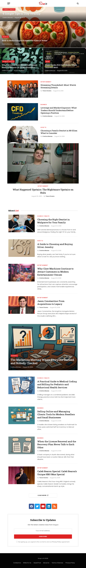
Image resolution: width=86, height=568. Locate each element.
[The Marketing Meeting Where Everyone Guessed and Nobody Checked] (43, 347)
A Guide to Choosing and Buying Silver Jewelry (55, 246)
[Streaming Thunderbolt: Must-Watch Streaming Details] (22, 89)
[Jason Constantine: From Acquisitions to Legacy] (21, 305)
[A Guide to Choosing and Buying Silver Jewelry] (21, 248)
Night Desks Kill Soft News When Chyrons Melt (61, 66)
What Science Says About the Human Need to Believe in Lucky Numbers (19, 66)
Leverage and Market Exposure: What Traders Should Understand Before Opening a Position (59, 110)
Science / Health (9, 9)
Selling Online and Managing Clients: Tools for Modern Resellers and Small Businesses (56, 414)
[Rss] (54, 506)
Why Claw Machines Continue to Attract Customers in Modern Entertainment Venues (55, 271)
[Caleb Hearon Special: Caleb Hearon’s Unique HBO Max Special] (21, 475)
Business (44, 104)
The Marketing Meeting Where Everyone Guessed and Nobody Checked (42, 361)
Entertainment (46, 82)
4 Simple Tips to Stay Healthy (22, 13)
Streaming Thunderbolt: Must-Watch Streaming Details (58, 86)
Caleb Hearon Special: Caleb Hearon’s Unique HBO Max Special (57, 473)
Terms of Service (57, 563)
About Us (46, 563)
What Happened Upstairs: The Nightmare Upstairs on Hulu (43, 191)
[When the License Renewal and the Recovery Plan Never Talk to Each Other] (21, 445)
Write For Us (27, 563)
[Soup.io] (43, 3)
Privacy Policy (56, 542)
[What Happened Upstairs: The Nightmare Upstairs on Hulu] (43, 163)
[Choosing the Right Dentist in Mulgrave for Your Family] (21, 223)
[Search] (77, 3)
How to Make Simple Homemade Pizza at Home (24, 40)
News (47, 61)
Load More (42, 495)
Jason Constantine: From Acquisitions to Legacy (50, 303)
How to (5, 37)
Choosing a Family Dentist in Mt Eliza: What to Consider (59, 131)
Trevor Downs (46, 91)
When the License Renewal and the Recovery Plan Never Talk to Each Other (56, 444)
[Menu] (8, 3)
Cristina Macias (8, 17)
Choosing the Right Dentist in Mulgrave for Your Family (53, 221)
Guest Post (37, 563)
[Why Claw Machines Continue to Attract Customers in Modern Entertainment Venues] (21, 272)
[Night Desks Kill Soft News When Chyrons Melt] (64, 61)
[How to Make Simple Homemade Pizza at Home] (43, 34)
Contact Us (17, 563)
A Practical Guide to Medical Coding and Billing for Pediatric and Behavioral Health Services (57, 384)
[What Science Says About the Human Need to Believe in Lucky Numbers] (21, 61)
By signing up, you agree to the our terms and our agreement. (44, 542)
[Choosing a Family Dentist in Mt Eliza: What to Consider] (22, 134)
